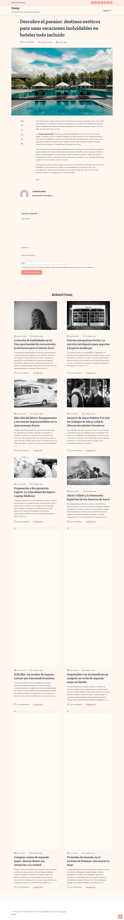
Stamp (15, 8)
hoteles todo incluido (46, 134)
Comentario (26, 219)
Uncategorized (37, 373)
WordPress (47, 911)
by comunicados (23, 373)
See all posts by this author (42, 195)
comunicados (29, 42)
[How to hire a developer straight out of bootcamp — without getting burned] (35, 315)
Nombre (25, 247)
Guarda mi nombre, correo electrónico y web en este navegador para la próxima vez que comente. (58, 267)
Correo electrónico (28, 255)
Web (23, 263)
